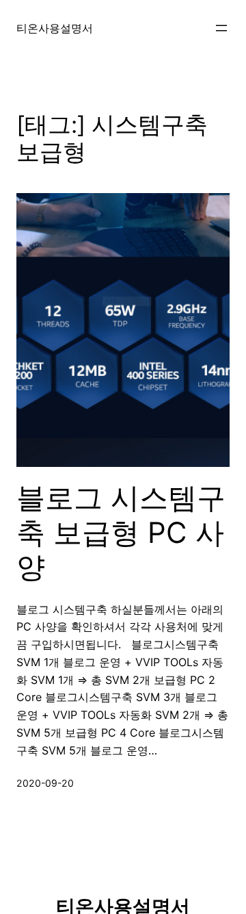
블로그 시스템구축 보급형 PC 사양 (121, 532)
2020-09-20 (45, 783)
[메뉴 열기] (221, 28)
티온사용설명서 (54, 28)
